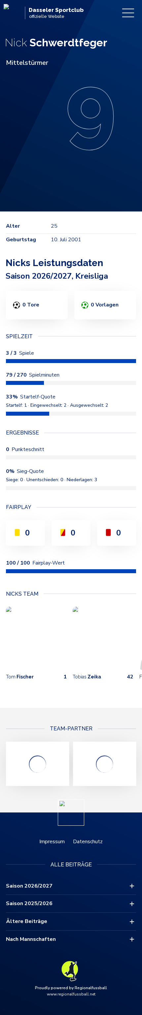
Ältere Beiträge (26, 921)
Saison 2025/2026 (29, 903)
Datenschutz (88, 841)
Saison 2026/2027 (29, 886)
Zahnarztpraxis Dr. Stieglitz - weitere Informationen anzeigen (37, 764)
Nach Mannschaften (31, 939)
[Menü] (128, 13)
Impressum (52, 841)
